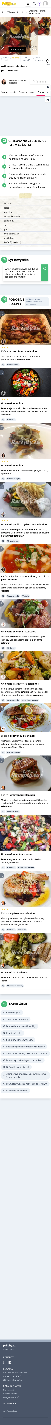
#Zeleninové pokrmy (30, 700)
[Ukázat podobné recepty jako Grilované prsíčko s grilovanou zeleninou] (3, 541)
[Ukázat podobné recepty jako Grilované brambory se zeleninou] (3, 700)
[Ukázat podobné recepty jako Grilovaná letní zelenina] (3, 985)
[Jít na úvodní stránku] (2, 12)
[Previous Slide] (3, 36)
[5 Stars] (46, 81)
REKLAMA (8, 1368)
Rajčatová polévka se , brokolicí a (25, 578)
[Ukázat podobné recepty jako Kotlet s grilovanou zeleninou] (3, 811)
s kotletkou (18, 631)
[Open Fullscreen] (35, 47)
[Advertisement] (25, 115)
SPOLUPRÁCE (9, 1403)
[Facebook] (10, 1362)
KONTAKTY (8, 1357)
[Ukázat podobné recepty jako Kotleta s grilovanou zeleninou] (3, 929)
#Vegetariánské (13, 596)
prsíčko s (24, 524)
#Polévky (25, 596)
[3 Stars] (39, 81)
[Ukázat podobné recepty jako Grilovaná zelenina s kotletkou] (3, 648)
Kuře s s (19, 351)
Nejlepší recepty (10, 1393)
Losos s (18, 735)
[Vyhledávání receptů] (34, 3)
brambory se (20, 683)
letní (15, 972)
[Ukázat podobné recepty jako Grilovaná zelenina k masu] (3, 867)
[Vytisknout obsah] (47, 100)
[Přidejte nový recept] (39, 3)
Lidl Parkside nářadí (12, 1376)
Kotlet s (18, 794)
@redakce (12, 83)
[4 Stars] (43, 81)
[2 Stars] (36, 81)
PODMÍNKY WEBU (12, 1386)
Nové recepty (9, 1390)
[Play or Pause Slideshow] (3, 47)
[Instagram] (4, 1362)
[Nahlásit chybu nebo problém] (47, 87)
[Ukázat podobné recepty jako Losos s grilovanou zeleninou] (3, 752)
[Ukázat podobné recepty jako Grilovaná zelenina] (3, 419)
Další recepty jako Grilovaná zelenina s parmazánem (34, 301)
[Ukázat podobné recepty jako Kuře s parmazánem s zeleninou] (3, 364)
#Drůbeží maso (13, 365)
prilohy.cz (9, 1345)
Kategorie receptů (11, 1397)
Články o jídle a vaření (12, 1380)
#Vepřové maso (13, 811)
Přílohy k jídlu (17, 49)
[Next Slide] (35, 36)
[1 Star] (33, 81)
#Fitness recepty (13, 479)
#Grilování (11, 420)
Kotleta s (18, 913)
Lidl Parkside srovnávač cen (15, 1372)
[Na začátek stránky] (45, 1410)
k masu (16, 854)
